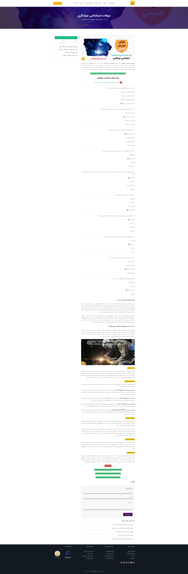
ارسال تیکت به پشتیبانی (87, 556)
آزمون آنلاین (111, 3)
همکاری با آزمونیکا (131, 554)
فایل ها (104, 3)
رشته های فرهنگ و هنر (109, 556)
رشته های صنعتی (110, 554)
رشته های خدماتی (110, 551)
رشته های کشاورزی (109, 558)
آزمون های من (89, 558)
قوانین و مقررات (131, 551)
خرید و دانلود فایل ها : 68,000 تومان (65, 38)
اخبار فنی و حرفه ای (89, 3)
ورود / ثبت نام (58, 3)
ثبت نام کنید (90, 554)
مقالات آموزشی (98, 3)
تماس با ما (75, 3)
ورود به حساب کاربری (88, 551)
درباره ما (81, 3)
